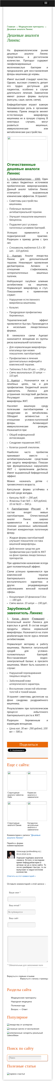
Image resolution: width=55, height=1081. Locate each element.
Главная (11, 26)
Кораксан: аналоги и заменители (33, 795)
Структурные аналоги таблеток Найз (15, 795)
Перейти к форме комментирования (15, 844)
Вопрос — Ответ (19, 1009)
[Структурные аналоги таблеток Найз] (17, 773)
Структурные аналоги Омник (14, 824)
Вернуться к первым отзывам (20, 976)
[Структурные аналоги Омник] (17, 804)
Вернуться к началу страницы (34, 979)
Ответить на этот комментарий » (21, 876)
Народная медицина (21, 1001)
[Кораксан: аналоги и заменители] (37, 773)
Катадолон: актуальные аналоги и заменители (33, 826)
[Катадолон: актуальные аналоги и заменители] (37, 804)
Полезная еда (18, 1005)
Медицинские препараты (31, 26)
